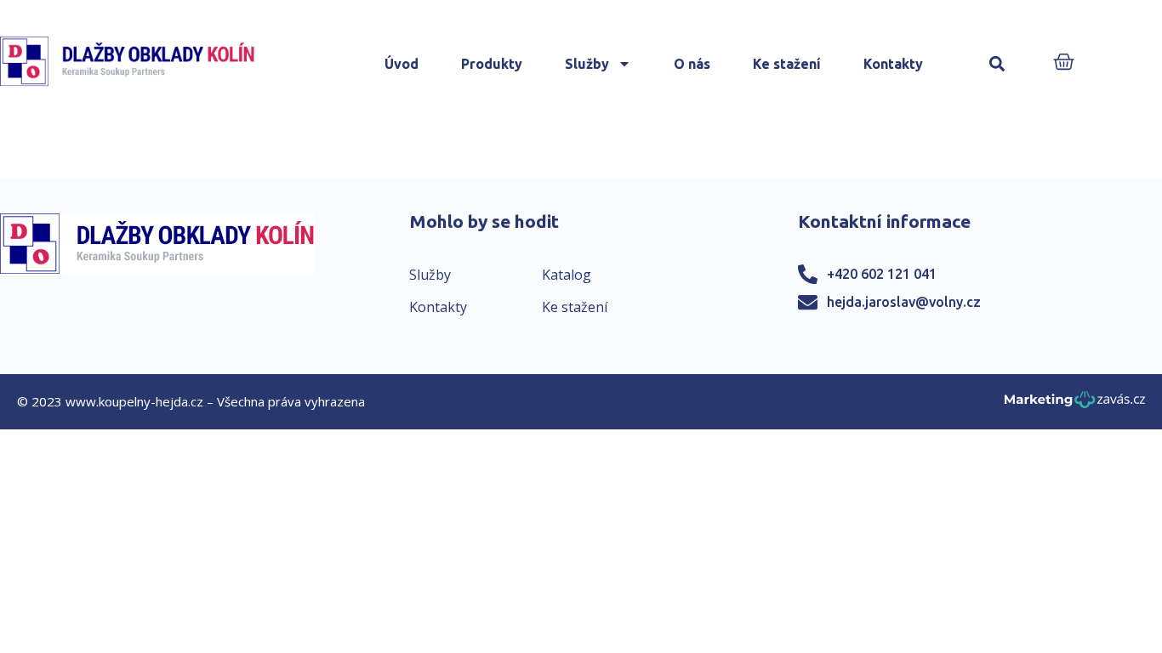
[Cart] (1063, 63)
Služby (587, 63)
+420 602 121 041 (882, 273)
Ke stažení (787, 63)
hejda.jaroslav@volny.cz (904, 301)
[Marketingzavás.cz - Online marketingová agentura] (1075, 404)
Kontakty (893, 63)
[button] (997, 64)
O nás (692, 63)
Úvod (401, 63)
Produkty (491, 63)
